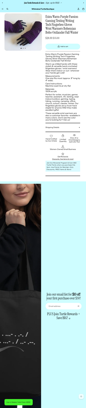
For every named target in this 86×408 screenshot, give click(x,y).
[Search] (7, 8)
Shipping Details (52, 127)
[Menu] (2, 9)
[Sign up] (78, 306)
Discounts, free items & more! (63, 159)
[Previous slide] (2, 2)
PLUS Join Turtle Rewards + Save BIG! (63, 316)
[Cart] (83, 8)
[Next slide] (83, 2)
